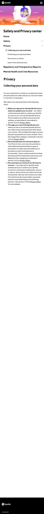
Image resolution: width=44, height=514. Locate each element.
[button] (23, 41)
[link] (23, 36)
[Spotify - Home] (6, 2)
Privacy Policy (25, 122)
